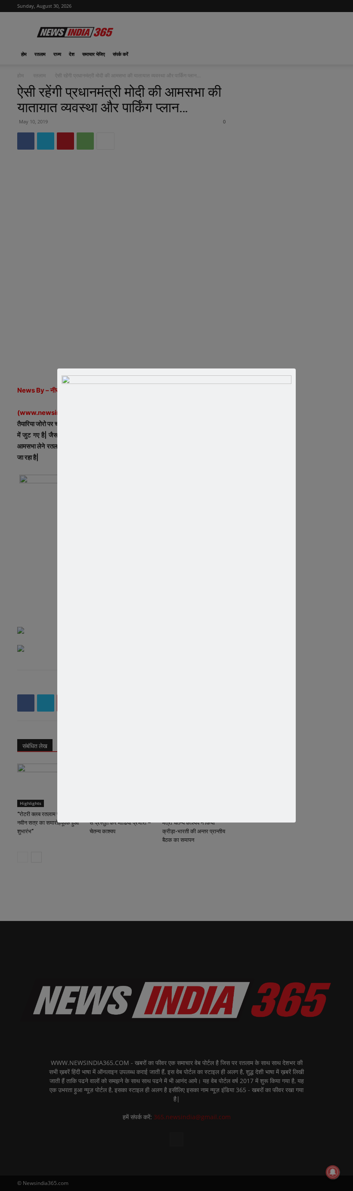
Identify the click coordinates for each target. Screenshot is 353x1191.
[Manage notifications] (333, 1172)
